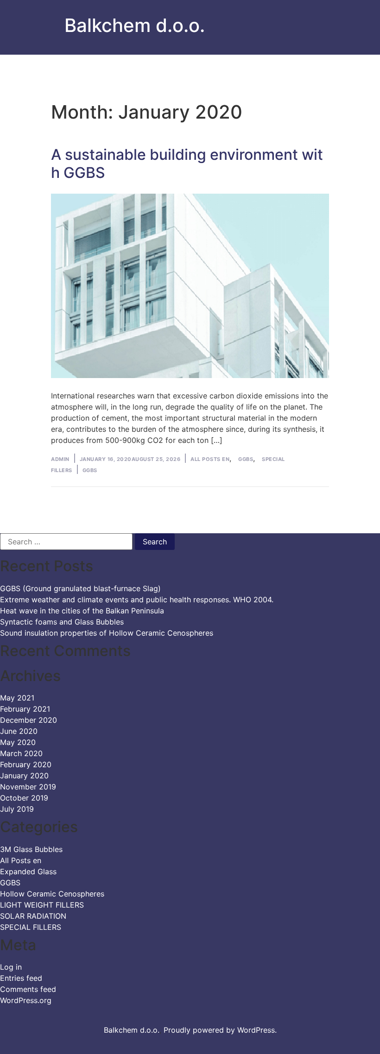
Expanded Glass (28, 871)
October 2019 (24, 797)
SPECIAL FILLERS (30, 927)
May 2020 (18, 742)
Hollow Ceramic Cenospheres (52, 893)
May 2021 (17, 697)
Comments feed (28, 989)
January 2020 (24, 775)
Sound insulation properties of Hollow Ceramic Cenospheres (106, 632)
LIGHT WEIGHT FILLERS (42, 904)
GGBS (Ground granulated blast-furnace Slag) (80, 588)
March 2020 (21, 753)
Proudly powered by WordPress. (220, 1030)
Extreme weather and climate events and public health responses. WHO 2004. (136, 599)
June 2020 (19, 731)
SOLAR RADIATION (33, 916)
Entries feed (21, 978)
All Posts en (209, 459)
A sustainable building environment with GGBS (187, 163)
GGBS (245, 459)
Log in (11, 967)
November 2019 (28, 786)
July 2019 (17, 809)
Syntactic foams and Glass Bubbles (62, 621)
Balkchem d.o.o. (134, 25)
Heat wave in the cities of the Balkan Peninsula (82, 610)
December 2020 (28, 720)
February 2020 (25, 764)
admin (60, 459)
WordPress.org (25, 1000)
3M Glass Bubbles (31, 849)
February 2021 (25, 708)
